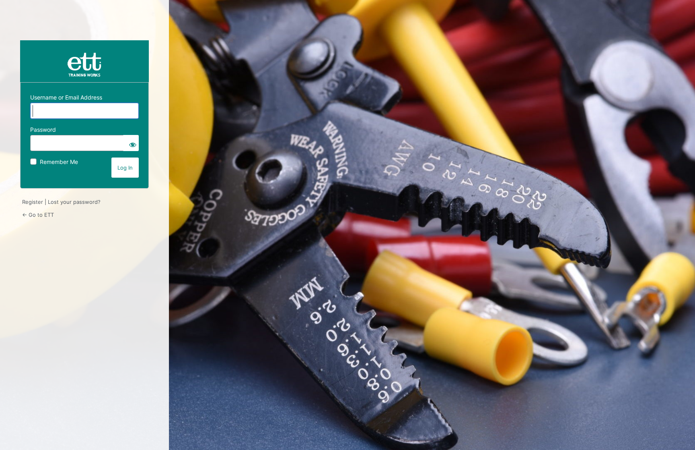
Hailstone (84, 61)
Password (43, 129)
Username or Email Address (66, 97)
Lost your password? (74, 202)
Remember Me (59, 161)
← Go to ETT (38, 215)
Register (32, 202)
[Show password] (131, 143)
